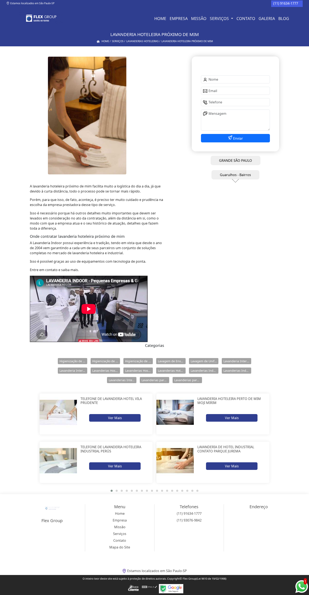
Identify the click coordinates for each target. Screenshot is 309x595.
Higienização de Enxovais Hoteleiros (106, 361)
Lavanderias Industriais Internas (237, 371)
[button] (111, 491)
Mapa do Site (119, 547)
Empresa (179, 18)
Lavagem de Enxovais (172, 361)
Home (160, 18)
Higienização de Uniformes (139, 361)
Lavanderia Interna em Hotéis (73, 371)
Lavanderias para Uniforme (188, 380)
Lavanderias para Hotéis (155, 380)
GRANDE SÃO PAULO (235, 160)
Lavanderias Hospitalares (106, 371)
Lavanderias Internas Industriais (122, 380)
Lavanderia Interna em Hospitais (237, 361)
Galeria (267, 18)
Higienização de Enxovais (73, 361)
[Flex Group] (40, 18)
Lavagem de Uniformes (204, 361)
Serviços (220, 18)
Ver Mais (115, 418)
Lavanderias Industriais (204, 371)
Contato (245, 18)
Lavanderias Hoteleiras (172, 371)
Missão (198, 18)
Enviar (237, 138)
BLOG (283, 18)
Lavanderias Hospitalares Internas (139, 371)
